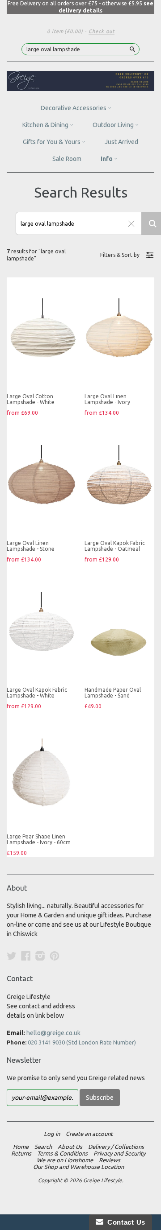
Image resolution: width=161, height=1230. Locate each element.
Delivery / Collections (116, 1146)
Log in (52, 1134)
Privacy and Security (119, 1153)
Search (43, 1146)
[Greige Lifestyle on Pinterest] (54, 955)
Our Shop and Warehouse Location (78, 1167)
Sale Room (66, 158)
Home (21, 1146)
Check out (101, 31)
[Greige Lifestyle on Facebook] (26, 955)
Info (107, 158)
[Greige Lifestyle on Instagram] (40, 955)
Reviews (109, 1160)
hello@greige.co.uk (53, 1032)
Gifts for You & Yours (52, 141)
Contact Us (124, 1222)
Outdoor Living (114, 124)
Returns (21, 1153)
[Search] (132, 49)
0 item (65, 31)
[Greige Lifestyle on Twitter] (12, 955)
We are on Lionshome (65, 1160)
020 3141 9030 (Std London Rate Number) (82, 1042)
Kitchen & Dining (46, 124)
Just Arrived (121, 141)
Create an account (89, 1134)
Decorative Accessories (74, 107)
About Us (70, 1146)
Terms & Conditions (62, 1153)
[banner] (80, 81)
